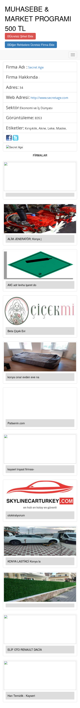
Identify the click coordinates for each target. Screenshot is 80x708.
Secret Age (36, 67)
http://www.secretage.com (49, 98)
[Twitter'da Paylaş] (15, 137)
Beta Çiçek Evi (16, 331)
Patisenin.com (16, 423)
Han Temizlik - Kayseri (21, 696)
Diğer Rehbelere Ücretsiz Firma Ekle (32, 45)
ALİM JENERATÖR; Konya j (24, 239)
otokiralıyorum (16, 515)
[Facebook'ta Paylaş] (9, 137)
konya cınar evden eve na (23, 377)
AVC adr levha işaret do (22, 285)
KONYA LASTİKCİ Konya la (24, 561)
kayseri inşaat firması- (21, 469)
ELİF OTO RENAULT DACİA (25, 649)
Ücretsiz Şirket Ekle (21, 36)
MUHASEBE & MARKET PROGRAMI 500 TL (38, 18)
